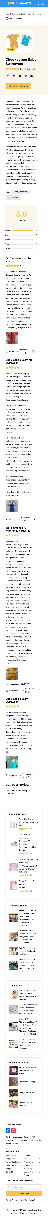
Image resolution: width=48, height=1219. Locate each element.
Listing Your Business (28, 1173)
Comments (22, 3)
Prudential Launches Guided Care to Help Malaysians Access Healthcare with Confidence (27, 937)
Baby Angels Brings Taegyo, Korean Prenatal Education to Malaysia (27, 994)
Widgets (9, 1169)
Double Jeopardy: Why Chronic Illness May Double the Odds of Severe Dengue (28, 1009)
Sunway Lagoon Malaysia (25, 1103)
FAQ (25, 1159)
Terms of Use (11, 1165)
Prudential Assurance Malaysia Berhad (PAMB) (27, 1070)
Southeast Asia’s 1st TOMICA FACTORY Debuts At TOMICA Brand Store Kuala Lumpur (27, 965)
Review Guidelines (13, 1162)
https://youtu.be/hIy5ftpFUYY (17, 684)
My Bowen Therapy (27, 1082)
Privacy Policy (29, 1162)
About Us (27, 1155)
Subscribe (24, 1193)
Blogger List (10, 1159)
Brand (26, 1165)
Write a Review (12, 1155)
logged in (20, 790)
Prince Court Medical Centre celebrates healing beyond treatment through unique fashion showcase (27, 917)
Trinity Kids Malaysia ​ (27, 1093)
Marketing (28, 1169)
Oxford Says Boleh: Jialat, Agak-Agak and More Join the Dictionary (28, 1043)
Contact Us (10, 1172)
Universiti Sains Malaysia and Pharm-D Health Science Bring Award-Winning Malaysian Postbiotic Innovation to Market (28, 1026)
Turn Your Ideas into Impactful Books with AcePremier (27, 951)
